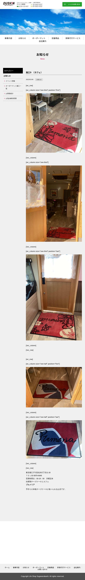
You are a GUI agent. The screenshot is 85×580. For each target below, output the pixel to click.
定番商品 (55, 38)
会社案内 (42, 41)
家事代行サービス (72, 38)
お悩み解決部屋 (11, 98)
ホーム (7, 567)
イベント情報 (10, 81)
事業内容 (8, 38)
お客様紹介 (9, 93)
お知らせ (22, 38)
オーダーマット (38, 38)
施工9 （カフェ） (34, 72)
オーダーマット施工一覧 (13, 87)
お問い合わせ (42, 569)
